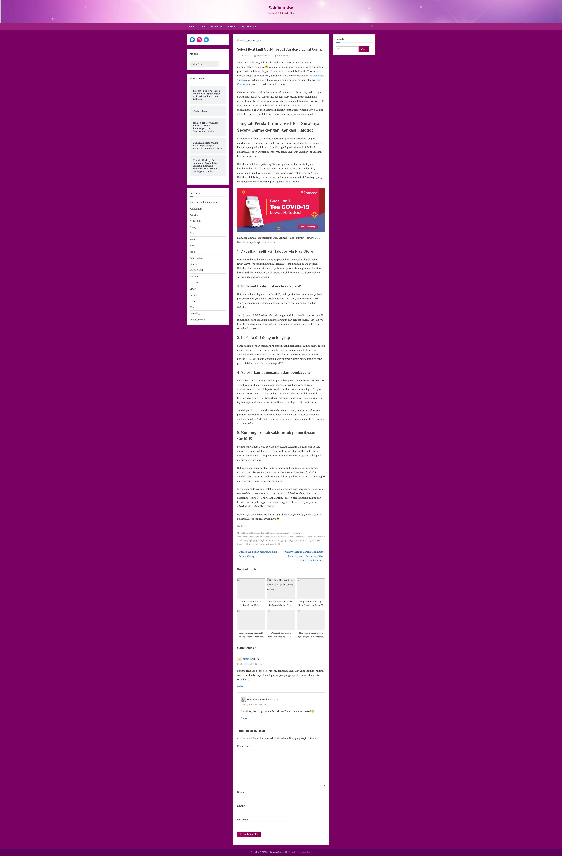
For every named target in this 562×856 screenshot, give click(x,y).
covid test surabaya (316, 536)
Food (192, 251)
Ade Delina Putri (264, 55)
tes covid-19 (242, 544)
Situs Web (242, 819)
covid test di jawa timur (275, 536)
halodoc (267, 540)
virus (251, 544)
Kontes (193, 264)
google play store (254, 540)
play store (286, 540)
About (203, 26)
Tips (243, 526)
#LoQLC (194, 214)
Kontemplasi (196, 258)
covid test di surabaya (296, 536)
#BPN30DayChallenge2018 (203, 202)
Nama (241, 792)
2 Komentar (282, 55)
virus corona (260, 544)
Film (192, 245)
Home (192, 26)
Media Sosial (196, 270)
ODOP (193, 288)
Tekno (193, 301)
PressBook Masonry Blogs (300, 852)
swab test (315, 540)
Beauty (193, 227)
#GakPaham (196, 208)
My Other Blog (249, 26)
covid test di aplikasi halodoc (250, 536)
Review (193, 295)
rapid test (306, 540)
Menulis (194, 276)
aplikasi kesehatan (273, 533)
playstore (296, 540)
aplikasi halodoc (256, 533)
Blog (192, 233)
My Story (194, 282)
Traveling (195, 313)
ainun (246, 659)
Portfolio (232, 26)
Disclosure (216, 26)
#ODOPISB (195, 221)
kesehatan (276, 540)
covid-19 (242, 540)
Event (193, 239)
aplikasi (244, 533)
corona (286, 533)
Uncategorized (197, 319)
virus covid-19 (273, 544)
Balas (240, 686)
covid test (295, 533)
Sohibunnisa (281, 7)
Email (241, 805)
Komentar (243, 746)
